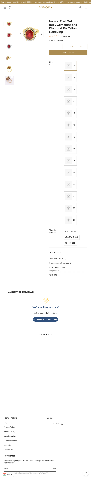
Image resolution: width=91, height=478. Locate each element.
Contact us (8, 449)
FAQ (5, 423)
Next (41, 34)
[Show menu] (4, 7)
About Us (7, 445)
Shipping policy (10, 436)
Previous (20, 34)
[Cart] (86, 7)
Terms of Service (10, 441)
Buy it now (68, 52)
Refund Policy (9, 431)
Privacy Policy (9, 427)
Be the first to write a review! (45, 319)
